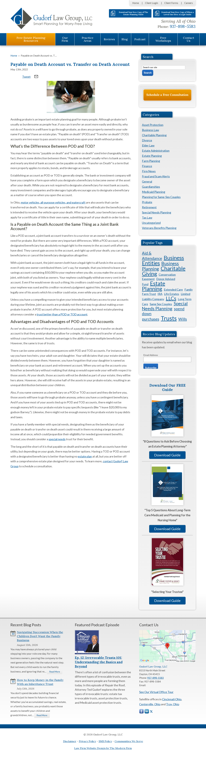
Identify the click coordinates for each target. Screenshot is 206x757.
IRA (160, 294)
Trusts (169, 318)
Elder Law (148, 145)
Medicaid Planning (153, 192)
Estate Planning (152, 155)
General (147, 181)
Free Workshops (163, 39)
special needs (57, 439)
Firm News (149, 171)
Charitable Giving (163, 271)
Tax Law (147, 217)
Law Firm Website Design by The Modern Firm (103, 748)
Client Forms (171, 2)
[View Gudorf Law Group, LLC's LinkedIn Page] (147, 712)
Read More (54, 671)
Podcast (139, 39)
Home (135, 2)
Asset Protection (152, 125)
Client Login (151, 2)
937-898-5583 (183, 26)
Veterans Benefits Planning (159, 228)
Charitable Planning (154, 135)
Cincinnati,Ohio (171, 699)
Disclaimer (69, 741)
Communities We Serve (129, 741)
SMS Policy (105, 741)
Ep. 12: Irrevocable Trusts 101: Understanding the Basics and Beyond (98, 662)
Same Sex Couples (161, 304)
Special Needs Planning (156, 212)
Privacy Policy (87, 741)
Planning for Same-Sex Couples (161, 197)
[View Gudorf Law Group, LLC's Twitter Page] (151, 711)
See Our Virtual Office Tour (156, 692)
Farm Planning (151, 161)
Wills (182, 319)
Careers (188, 2)
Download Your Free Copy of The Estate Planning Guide (133, 13)
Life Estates (171, 294)
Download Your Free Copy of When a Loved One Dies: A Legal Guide (177, 13)
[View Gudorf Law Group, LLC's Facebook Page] (141, 712)
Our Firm (65, 39)
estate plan (85, 456)
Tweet (26, 76)
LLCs (171, 298)
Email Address (150, 355)
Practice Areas (87, 39)
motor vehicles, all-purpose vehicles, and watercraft (53, 202)
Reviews (109, 39)
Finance (147, 166)
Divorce (147, 140)
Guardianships (151, 186)
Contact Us (188, 39)
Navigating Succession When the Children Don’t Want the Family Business (40, 636)
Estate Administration (155, 150)
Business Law (150, 130)
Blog (125, 39)
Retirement (149, 207)
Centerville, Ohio (149, 704)
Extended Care (173, 289)
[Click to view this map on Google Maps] (167, 661)
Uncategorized (151, 222)
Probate (147, 202)
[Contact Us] (167, 95)
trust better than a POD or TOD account (62, 314)
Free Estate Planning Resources (31, 39)
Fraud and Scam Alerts (156, 176)
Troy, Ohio (172, 704)
